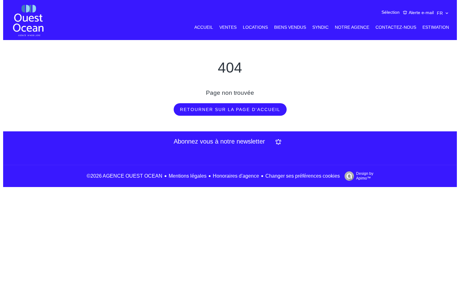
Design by (364, 175)
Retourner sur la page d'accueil (230, 109)
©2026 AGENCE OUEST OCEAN (124, 176)
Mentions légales (188, 176)
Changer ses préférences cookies (302, 176)
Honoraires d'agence (236, 176)
